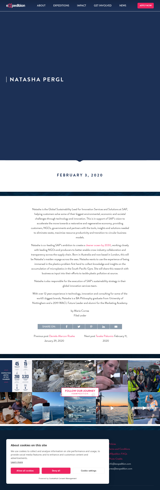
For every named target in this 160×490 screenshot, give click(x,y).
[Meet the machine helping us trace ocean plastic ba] (112, 376)
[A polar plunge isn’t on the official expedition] (144, 408)
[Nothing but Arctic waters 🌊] (112, 408)
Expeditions (61, 5)
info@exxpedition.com (120, 464)
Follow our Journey (80, 392)
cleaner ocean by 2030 (98, 245)
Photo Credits (115, 459)
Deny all (56, 471)
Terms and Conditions (119, 449)
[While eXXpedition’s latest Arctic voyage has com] (16, 408)
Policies (112, 444)
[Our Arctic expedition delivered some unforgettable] (48, 376)
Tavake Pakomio (105, 336)
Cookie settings (88, 471)
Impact (81, 5)
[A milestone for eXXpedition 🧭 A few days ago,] (80, 408)
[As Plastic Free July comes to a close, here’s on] (80, 376)
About (41, 5)
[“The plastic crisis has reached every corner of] (48, 408)
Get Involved (103, 5)
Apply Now (146, 5)
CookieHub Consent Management (63, 478)
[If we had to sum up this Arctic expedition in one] (144, 376)
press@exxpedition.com (120, 468)
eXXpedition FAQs (118, 454)
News (122, 5)
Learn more (17, 462)
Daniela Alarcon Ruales (62, 336)
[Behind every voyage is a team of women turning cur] (16, 376)
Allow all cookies (25, 471)
